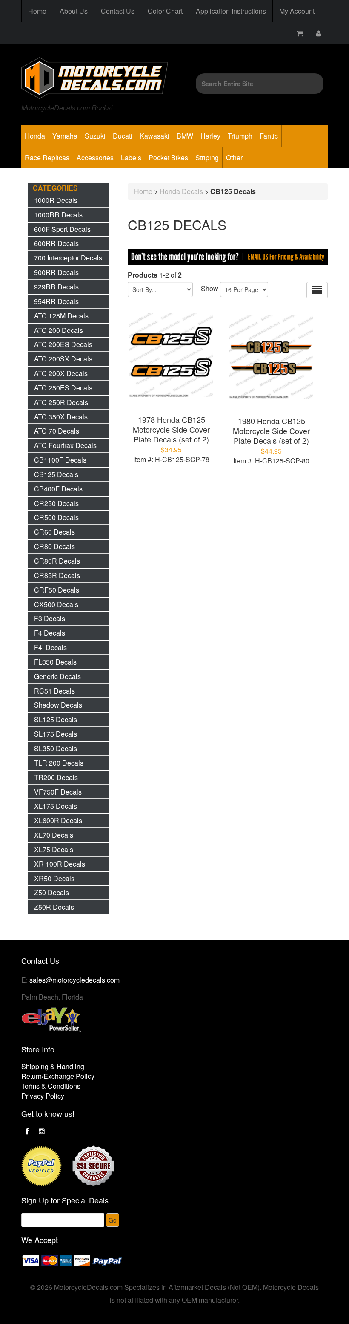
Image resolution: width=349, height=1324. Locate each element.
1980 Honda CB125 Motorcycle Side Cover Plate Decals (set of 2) (271, 430)
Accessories (95, 157)
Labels (131, 157)
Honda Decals (181, 191)
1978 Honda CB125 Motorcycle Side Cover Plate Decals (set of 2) (171, 429)
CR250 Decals (56, 503)
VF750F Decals (58, 792)
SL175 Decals (55, 734)
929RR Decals (56, 287)
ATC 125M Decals (61, 316)
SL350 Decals (55, 748)
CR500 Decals (56, 517)
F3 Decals (49, 618)
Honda (35, 136)
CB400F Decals (58, 489)
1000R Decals (55, 200)
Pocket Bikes (168, 157)
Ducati (122, 136)
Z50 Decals (51, 892)
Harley (210, 136)
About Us (74, 11)
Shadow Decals (58, 705)
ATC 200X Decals (61, 373)
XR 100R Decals (59, 864)
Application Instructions (231, 11)
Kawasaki (154, 136)
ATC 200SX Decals (63, 359)
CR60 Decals (54, 532)
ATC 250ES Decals (63, 388)
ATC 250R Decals (61, 402)
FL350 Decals (55, 662)
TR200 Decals (56, 777)
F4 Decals (49, 633)
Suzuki (95, 136)
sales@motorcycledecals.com (74, 980)
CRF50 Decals (56, 590)
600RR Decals (56, 243)
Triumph (240, 136)
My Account (297, 11)
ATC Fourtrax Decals (65, 445)
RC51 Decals (54, 691)
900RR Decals (56, 272)
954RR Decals (56, 301)
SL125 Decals (55, 719)
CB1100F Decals (60, 460)
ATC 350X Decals (61, 417)
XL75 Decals (53, 849)
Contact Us (117, 11)
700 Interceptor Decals (68, 258)
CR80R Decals (57, 561)
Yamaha (64, 136)
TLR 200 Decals (58, 763)
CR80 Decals (54, 546)
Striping (207, 157)
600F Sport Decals (62, 229)
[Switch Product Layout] (317, 290)
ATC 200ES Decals (63, 344)
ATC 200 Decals (58, 330)
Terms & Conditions (50, 1086)
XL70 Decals (53, 835)
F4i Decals (50, 647)
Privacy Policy (42, 1096)
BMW (185, 136)
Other (234, 157)
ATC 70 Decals (56, 431)
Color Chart (165, 11)
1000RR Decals (58, 215)
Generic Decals (57, 676)
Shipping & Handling (52, 1066)
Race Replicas (47, 157)
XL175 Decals (55, 806)
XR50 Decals (54, 878)
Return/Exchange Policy (57, 1076)
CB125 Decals (56, 474)
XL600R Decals (58, 820)
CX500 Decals (56, 604)
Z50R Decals (54, 907)
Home (37, 11)
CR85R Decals (57, 575)
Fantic (269, 136)
